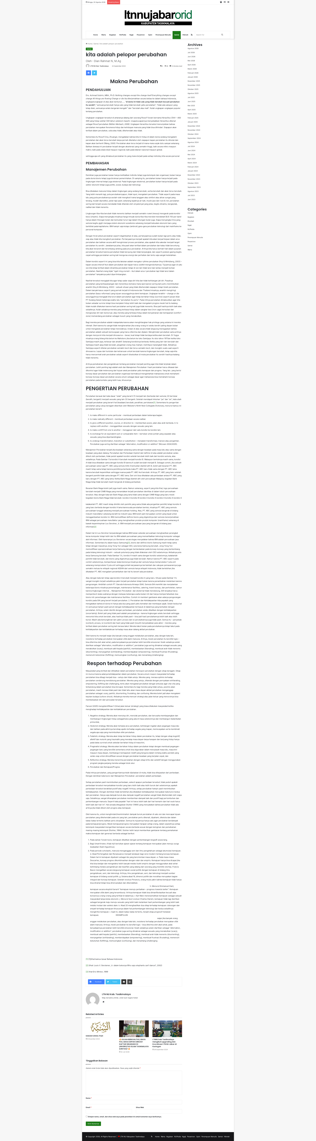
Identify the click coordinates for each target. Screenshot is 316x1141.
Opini (150, 35)
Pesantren (141, 35)
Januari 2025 (193, 122)
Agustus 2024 (193, 142)
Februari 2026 (193, 73)
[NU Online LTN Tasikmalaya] (158, 17)
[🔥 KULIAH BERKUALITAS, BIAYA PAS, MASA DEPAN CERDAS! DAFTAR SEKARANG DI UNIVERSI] (134, 1028)
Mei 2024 (191, 155)
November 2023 (194, 179)
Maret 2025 (192, 114)
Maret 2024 (192, 163)
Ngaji (131, 35)
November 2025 (194, 85)
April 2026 (192, 65)
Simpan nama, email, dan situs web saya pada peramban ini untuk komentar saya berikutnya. (125, 1117)
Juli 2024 (191, 146)
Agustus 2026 (193, 48)
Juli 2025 (191, 97)
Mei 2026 (191, 61)
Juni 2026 (191, 57)
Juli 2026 (191, 52)
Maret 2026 (192, 69)
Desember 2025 (194, 81)
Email (88, 1107)
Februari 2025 (193, 118)
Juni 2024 (191, 150)
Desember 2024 (194, 126)
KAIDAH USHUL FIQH (94, 1036)
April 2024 (192, 159)
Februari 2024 (193, 167)
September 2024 (194, 138)
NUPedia (122, 35)
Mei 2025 (191, 106)
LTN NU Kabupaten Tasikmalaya (132, 1137)
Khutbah (191, 221)
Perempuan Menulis (163, 35)
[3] (129, 542)
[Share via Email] (123, 981)
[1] (154, 402)
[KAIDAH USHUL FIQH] (100, 1026)
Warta (103, 35)
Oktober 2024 (193, 134)
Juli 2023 (191, 195)
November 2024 (194, 130)
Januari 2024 (193, 171)
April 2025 (192, 110)
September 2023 (194, 187)
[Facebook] (88, 72)
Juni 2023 (191, 199)
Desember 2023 (194, 175)
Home (95, 35)
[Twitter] (94, 72)
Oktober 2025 (193, 89)
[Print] (129, 981)
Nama (89, 1098)
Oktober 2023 (193, 183)
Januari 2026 (193, 77)
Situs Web (140, 1107)
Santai (176, 35)
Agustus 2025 (193, 93)
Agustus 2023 (193, 191)
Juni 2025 (191, 101)
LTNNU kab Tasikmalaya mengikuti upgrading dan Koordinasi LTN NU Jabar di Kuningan (164, 1043)
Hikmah (185, 35)
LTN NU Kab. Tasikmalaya (99, 66)
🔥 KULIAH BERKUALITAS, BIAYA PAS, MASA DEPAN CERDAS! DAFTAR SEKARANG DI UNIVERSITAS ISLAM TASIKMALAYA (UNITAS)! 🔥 (134, 1044)
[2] (95, 527)
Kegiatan (112, 35)
